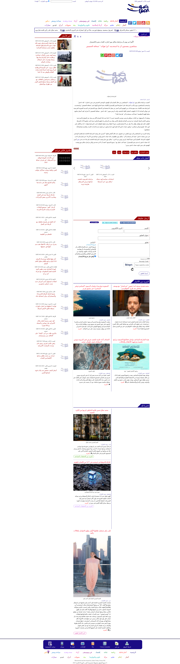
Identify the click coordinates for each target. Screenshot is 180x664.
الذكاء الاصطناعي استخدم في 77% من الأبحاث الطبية (92, 462)
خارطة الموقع (127, 647)
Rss (93, 647)
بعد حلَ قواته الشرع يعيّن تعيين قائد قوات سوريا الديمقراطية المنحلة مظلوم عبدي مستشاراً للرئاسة (45, 45)
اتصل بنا (72, 647)
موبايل (62, 647)
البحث (74, 1)
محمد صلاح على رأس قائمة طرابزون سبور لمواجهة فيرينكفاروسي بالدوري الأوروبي (40, 30)
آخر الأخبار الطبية (80, 633)
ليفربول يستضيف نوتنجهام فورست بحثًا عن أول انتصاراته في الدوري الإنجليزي (96, 30)
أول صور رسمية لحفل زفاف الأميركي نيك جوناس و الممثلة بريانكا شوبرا (46, 323)
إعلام (146, 36)
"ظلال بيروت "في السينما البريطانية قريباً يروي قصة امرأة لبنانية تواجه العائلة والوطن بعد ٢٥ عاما (46, 70)
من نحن (117, 647)
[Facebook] (128, 223)
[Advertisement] (81, 9)
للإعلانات (82, 647)
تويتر (119, 152)
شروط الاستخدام (91, 244)
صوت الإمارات (44, 1)
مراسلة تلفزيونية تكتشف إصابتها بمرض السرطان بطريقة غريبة (85, 181)
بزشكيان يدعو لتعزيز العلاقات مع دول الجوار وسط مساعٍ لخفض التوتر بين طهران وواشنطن (46, 82)
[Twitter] (110, 223)
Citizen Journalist (105, 647)
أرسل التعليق (144, 273)
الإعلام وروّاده (138, 36)
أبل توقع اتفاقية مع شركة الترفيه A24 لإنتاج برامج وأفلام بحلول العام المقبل (45, 261)
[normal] (78, 36)
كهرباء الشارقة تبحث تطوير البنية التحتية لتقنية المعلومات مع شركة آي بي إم (46, 271)
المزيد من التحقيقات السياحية (83, 456)
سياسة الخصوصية (50, 647)
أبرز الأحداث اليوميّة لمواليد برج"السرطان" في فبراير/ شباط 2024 (46, 160)
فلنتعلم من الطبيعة (46, 234)
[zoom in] (75, 36)
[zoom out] (80, 36)
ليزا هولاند (131, 102)
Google (36, 1)
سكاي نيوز (134, 152)
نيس (78, 139)
